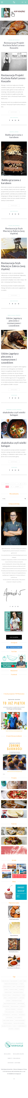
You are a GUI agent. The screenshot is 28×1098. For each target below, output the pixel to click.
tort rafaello (22, 1014)
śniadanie (17, 1028)
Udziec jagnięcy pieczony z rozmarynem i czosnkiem (14, 322)
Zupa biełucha (14, 935)
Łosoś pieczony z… (14, 951)
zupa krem (11, 1028)
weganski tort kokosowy (19, 1023)
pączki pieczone (21, 1003)
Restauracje (16, 40)
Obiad (9, 315)
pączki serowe (6, 1006)
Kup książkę (14, 637)
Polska (10, 40)
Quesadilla (22, 1006)
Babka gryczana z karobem (14, 136)
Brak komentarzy (14, 117)
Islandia (6, 989)
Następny (17, 486)
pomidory (8, 1000)
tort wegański (9, 1017)
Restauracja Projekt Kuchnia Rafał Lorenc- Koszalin (14, 45)
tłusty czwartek (18, 1017)
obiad (23, 995)
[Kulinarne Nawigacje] (14, 2)
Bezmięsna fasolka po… (14, 968)
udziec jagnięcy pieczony (8, 1020)
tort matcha (14, 1014)
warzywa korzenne (7, 1023)
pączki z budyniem (14, 1006)
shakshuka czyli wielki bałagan (14, 413)
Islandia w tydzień (13, 989)
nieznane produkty (16, 995)
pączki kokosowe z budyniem (10, 1003)
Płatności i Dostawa (14, 1062)
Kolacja (13, 315)
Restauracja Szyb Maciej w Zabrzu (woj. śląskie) (14, 231)
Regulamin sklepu (18, 1053)
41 (11, 486)
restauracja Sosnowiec (11, 1009)
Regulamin (7, 1053)
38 (20, 483)
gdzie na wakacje (7, 986)
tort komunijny (6, 1014)
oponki (5, 997)
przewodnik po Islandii (17, 1000)
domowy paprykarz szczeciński (11, 983)
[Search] (25, 498)
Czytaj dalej (14, 205)
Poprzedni (7, 483)
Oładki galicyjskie (8, 28)
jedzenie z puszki (8, 992)
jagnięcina (21, 989)
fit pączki (21, 983)
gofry (14, 986)
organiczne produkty (13, 997)
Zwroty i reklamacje (14, 1058)
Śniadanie (9, 409)
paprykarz (21, 997)
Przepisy (12, 131)
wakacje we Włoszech (20, 1020)
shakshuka (19, 1009)
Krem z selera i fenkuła (18, 992)
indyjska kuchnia (20, 986)
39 (24, 483)
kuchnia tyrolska (7, 995)
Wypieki (16, 131)
